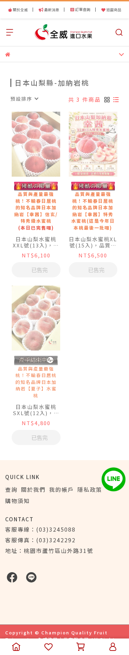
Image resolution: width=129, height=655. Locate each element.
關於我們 (33, 489)
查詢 (11, 489)
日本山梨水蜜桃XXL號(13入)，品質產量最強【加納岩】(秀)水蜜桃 (36, 242)
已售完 (39, 270)
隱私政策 (89, 489)
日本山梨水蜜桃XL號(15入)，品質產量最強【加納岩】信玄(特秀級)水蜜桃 (93, 242)
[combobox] (24, 98)
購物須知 (17, 501)
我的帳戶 (61, 489)
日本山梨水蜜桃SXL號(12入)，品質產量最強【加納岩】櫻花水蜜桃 (36, 410)
